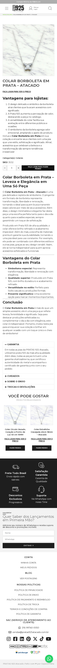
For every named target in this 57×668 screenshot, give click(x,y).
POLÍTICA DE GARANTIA (28, 614)
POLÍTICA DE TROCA (28, 604)
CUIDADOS (13, 376)
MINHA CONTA (28, 562)
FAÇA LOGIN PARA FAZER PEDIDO (38, 168)
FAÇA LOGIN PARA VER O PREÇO (17, 92)
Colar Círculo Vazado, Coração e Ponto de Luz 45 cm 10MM (15, 432)
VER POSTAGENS (28, 578)
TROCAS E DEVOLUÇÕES (21, 387)
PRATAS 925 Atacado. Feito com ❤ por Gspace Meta (28, 664)
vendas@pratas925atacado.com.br (30, 632)
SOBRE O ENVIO (16, 381)
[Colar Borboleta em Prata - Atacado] (28, 50)
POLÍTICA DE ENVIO (28, 595)
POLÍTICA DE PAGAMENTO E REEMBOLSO (28, 599)
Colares (9, 14)
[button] (6, 8)
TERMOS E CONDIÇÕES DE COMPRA (28, 609)
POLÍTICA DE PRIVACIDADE (28, 590)
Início (4, 14)
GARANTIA (13, 344)
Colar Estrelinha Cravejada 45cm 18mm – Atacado (42, 432)
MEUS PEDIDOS (28, 567)
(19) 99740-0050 (30, 627)
